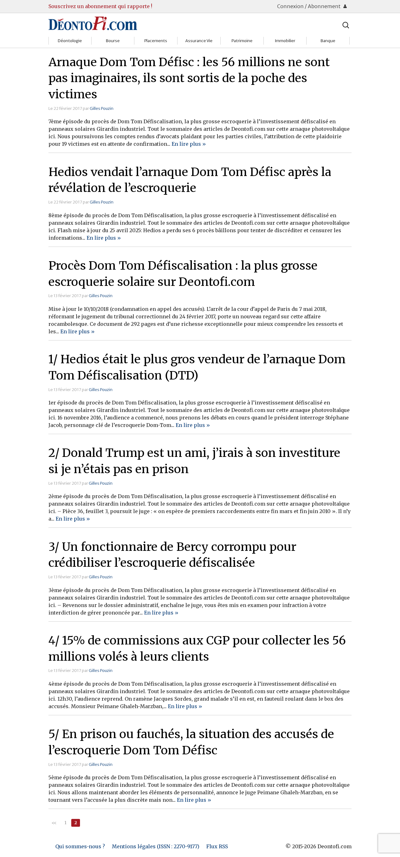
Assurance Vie (198, 40)
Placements (155, 40)
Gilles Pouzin (101, 108)
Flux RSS (217, 846)
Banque (328, 40)
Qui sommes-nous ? (80, 846)
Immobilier (285, 40)
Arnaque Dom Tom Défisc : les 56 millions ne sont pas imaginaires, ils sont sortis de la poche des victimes (189, 78)
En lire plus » (189, 144)
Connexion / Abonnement (309, 6)
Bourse (113, 40)
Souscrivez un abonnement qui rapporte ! (100, 6)
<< (54, 822)
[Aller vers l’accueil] (92, 23)
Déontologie (70, 40)
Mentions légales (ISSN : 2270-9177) (155, 846)
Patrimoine (242, 40)
